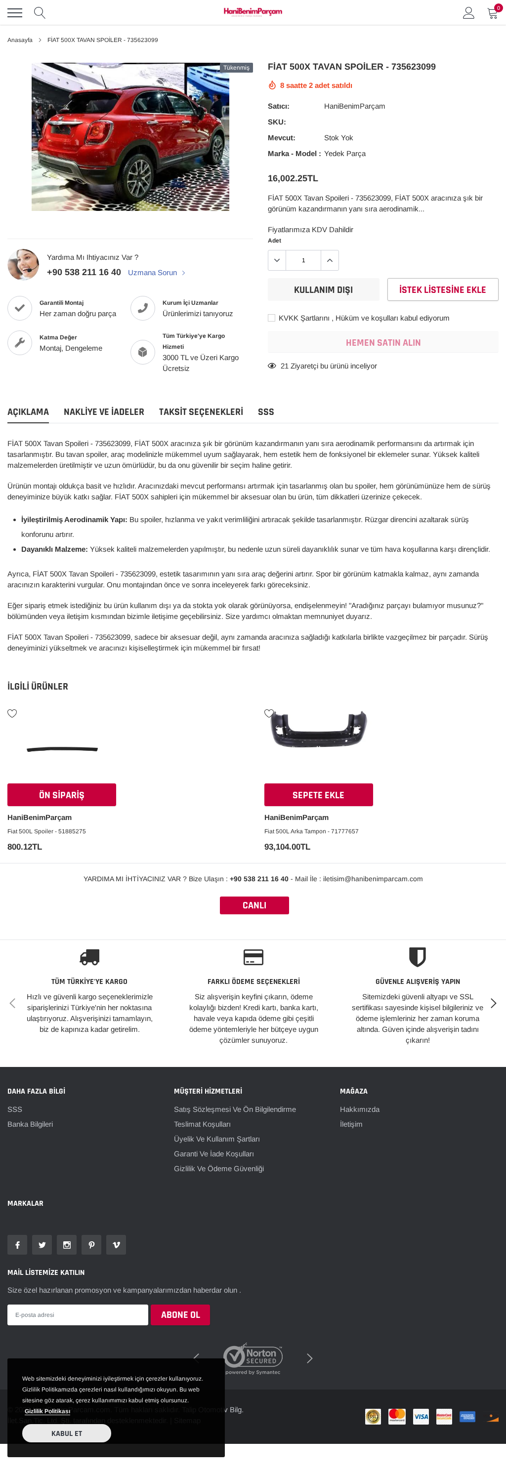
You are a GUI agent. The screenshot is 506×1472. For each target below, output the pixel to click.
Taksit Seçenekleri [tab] (201, 412)
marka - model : (294, 153)
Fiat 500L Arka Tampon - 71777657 (311, 831)
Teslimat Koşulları (202, 1124)
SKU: (277, 122)
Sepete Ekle (318, 795)
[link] (61, 748)
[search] (40, 12)
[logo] (253, 12)
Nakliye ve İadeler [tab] (104, 412)
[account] (469, 12)
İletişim (351, 1124)
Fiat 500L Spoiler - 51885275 (46, 831)
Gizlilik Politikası (47, 1411)
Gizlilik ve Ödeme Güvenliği (219, 1168)
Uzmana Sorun (153, 272)
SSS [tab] (266, 412)
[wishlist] (12, 712)
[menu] (14, 12)
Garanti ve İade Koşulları (214, 1153)
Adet (274, 240)
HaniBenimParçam (354, 106)
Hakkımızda (360, 1109)
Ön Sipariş (61, 795)
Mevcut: (281, 137)
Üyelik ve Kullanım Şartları (217, 1139)
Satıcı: (279, 106)
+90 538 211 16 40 (84, 272)
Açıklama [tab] (28, 412)
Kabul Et (66, 1434)
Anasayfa (20, 40)
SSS (14, 1109)
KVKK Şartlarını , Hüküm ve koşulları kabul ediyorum (363, 318)
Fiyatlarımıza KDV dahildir (310, 229)
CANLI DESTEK (254, 906)
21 (285, 366)
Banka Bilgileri (30, 1124)
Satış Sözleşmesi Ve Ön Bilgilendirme (235, 1109)
